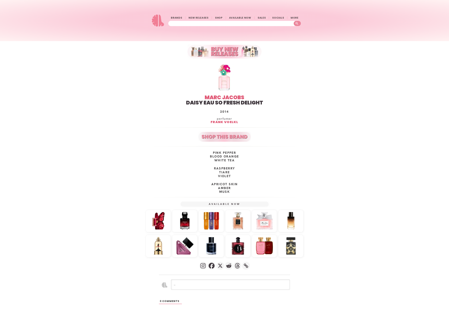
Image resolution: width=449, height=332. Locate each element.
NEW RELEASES (198, 18)
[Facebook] (212, 266)
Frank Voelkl (224, 122)
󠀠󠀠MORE (294, 18)
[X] (220, 266)
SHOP (219, 18)
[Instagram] (203, 266)
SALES (262, 18)
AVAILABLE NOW (240, 18)
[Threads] (237, 266)
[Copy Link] (246, 266)
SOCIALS (278, 18)
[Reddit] (229, 266)
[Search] (297, 23)
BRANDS (176, 18)
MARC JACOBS (224, 97)
